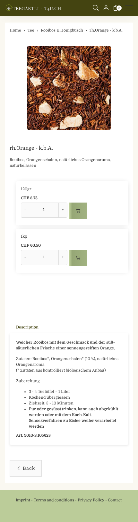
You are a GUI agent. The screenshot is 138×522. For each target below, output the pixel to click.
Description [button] (27, 327)
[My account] (106, 8)
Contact (115, 500)
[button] (95, 8)
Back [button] (29, 468)
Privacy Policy (91, 500)
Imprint (23, 500)
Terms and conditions (54, 500)
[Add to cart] (78, 211)
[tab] (24, 327)
